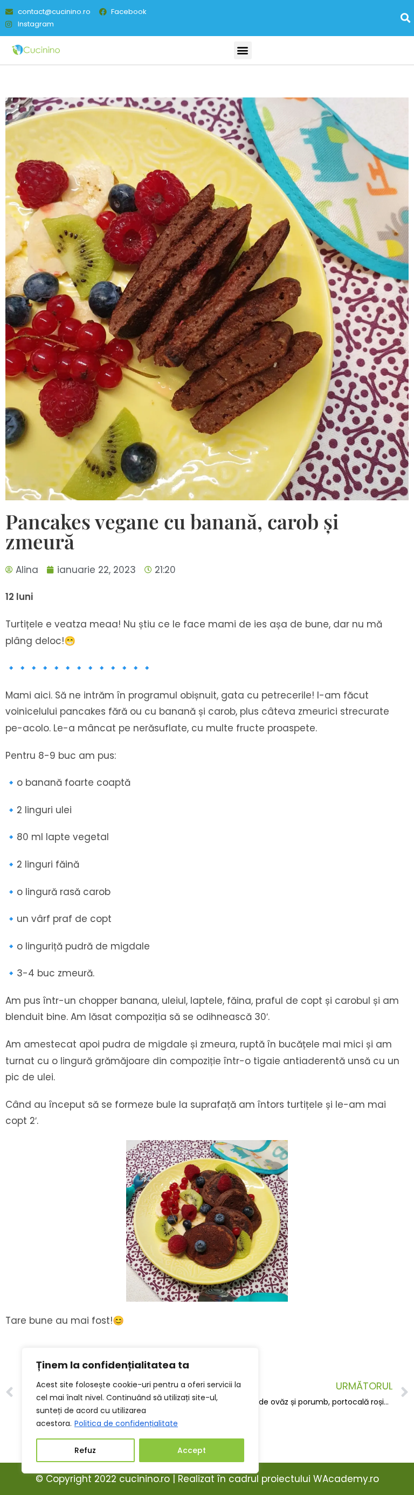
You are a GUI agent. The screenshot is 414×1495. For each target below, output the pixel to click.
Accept (191, 1450)
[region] (140, 1410)
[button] (405, 18)
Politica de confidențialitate (126, 1423)
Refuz (85, 1450)
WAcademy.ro (346, 1478)
